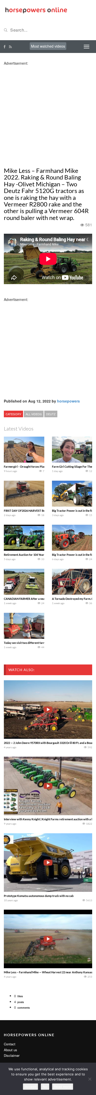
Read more (62, 1087)
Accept (30, 1087)
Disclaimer (11, 1055)
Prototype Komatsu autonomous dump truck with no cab (38, 895)
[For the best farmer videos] (36, 9)
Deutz (51, 414)
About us (10, 1049)
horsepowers (68, 401)
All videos (34, 414)
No (45, 1087)
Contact (9, 1044)
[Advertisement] (48, 113)
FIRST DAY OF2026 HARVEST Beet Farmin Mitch (34, 510)
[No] (89, 1079)
